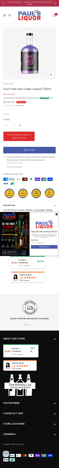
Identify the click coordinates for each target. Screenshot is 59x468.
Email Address (34, 240)
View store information (14, 167)
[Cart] (54, 15)
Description (9, 205)
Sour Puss (8, 84)
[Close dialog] (56, 214)
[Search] (10, 15)
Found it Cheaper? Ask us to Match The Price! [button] (19, 136)
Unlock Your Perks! (44, 247)
